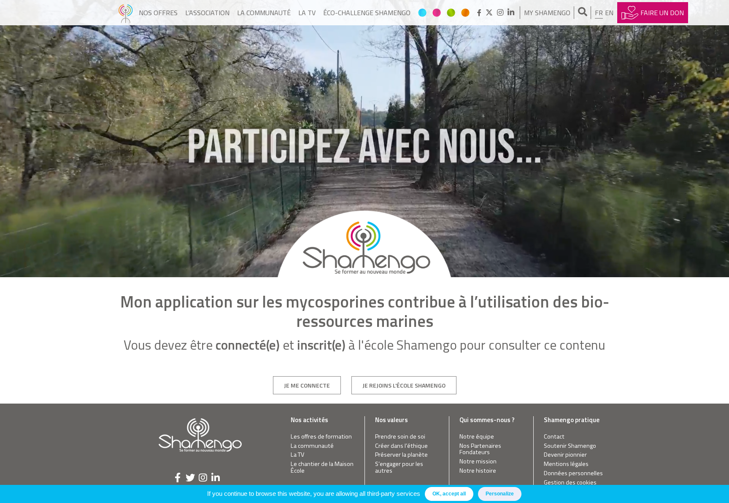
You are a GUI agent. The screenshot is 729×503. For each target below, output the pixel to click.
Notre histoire (477, 470)
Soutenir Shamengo (570, 445)
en (609, 13)
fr (599, 13)
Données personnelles (573, 473)
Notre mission (478, 461)
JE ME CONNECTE (307, 385)
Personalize (500, 494)
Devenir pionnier (565, 454)
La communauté (264, 13)
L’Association (207, 13)
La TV (307, 13)
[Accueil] (125, 12)
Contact (554, 436)
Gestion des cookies (570, 482)
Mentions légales (566, 464)
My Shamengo (547, 13)
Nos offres (158, 13)
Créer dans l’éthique (401, 445)
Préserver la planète (401, 454)
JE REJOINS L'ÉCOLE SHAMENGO (404, 385)
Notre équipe (476, 436)
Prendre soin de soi (400, 436)
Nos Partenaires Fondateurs (480, 449)
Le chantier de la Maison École (322, 467)
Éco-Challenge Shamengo (366, 13)
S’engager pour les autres (399, 467)
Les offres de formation (321, 436)
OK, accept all (449, 494)
